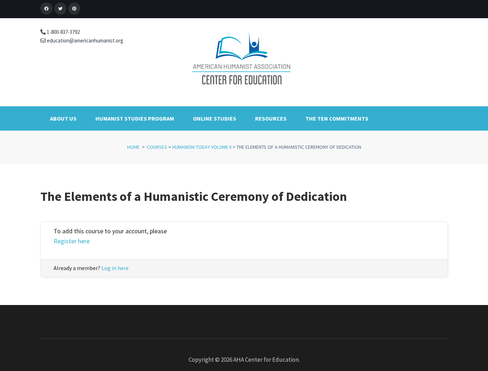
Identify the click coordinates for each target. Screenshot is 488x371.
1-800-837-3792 (63, 32)
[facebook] (46, 8)
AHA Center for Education (266, 360)
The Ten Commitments (336, 118)
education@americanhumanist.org (84, 40)
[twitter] (60, 8)
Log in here (115, 267)
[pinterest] (74, 8)
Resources (271, 118)
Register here (72, 241)
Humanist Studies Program (134, 118)
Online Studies (214, 118)
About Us (63, 118)
